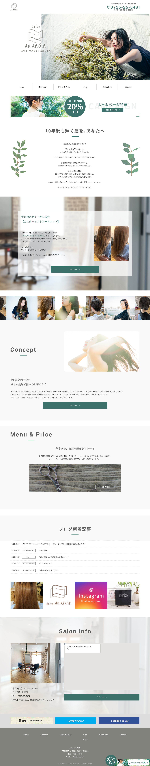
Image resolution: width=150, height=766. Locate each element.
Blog (86, 86)
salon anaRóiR (75, 748)
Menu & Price (64, 86)
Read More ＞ (75, 269)
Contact (128, 86)
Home (21, 86)
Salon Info (107, 86)
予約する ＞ (102, 697)
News (85, 739)
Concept (42, 86)
